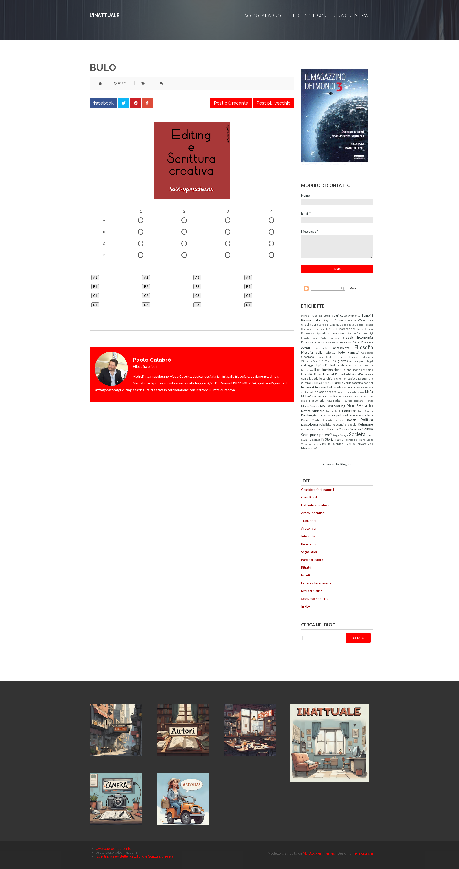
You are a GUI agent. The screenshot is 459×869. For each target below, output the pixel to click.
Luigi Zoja (359, 391)
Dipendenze (323, 333)
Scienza (355, 429)
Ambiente (354, 315)
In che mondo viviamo (358, 369)
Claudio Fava (347, 324)
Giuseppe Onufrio (311, 361)
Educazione (308, 342)
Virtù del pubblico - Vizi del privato (343, 443)
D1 (95, 305)
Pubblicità (325, 424)
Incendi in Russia (311, 374)
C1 (95, 296)
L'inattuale (105, 15)
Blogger (345, 464)
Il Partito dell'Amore (358, 365)
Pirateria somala (333, 420)
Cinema (334, 324)
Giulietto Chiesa (336, 356)
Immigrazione (331, 369)
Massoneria (316, 400)
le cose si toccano (313, 387)
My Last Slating (332, 406)
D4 (248, 305)
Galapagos (367, 352)
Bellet (318, 320)
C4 (248, 296)
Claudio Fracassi (364, 324)
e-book (348, 337)
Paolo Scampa (365, 411)
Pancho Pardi (333, 411)
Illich (317, 369)
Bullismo (352, 320)
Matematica (333, 400)
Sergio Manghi (341, 435)
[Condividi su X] (123, 103)
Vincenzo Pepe (309, 444)
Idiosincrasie (336, 365)
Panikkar (349, 411)
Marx (338, 396)
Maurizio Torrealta (353, 400)
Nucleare (318, 411)
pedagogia (342, 415)
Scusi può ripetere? (316, 434)
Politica (367, 419)
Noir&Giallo (359, 405)
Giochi (320, 356)
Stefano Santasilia (312, 439)
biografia (328, 320)
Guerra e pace (356, 361)
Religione (365, 424)
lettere (351, 387)
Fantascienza (341, 348)
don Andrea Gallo (352, 333)
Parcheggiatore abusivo (318, 415)
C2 (146, 296)
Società (357, 434)
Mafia (369, 391)
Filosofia (363, 347)
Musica (314, 406)
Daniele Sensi (327, 328)
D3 (197, 305)
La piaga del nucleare (324, 383)
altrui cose (339, 315)
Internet (328, 374)
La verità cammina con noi (356, 382)
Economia (365, 337)
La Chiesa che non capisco (340, 378)
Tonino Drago (365, 439)
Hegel (369, 361)
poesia (351, 420)
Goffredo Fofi (329, 361)
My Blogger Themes (319, 853)
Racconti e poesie (344, 424)
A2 (146, 277)
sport (369, 435)
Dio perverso (308, 333)
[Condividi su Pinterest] (135, 103)
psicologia (309, 424)
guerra (341, 361)
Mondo (369, 400)
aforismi (305, 315)
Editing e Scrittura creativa (330, 16)
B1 (95, 286)
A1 (95, 277)
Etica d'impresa (363, 342)
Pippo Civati (310, 419)
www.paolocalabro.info (113, 849)
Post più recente (231, 102)
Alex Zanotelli (321, 315)
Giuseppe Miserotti (361, 356)
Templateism (363, 853)
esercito (345, 342)
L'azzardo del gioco (347, 374)
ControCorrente (310, 328)
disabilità (337, 333)
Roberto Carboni (338, 429)
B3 (197, 286)
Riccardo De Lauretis (313, 429)
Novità (306, 411)
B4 (248, 286)
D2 (146, 305)
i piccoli (321, 365)
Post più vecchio (273, 102)
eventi (305, 348)
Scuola (367, 429)
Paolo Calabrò (261, 16)
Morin (305, 406)
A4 (248, 277)
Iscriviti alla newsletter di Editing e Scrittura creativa (134, 856)
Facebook (321, 347)
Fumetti (353, 352)
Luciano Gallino (345, 391)
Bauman (306, 320)
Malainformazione (312, 396)
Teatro (339, 439)
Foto (341, 352)
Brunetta (340, 320)
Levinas (360, 387)
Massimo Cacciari (352, 396)
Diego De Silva (364, 328)
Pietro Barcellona (361, 415)
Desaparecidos (345, 328)
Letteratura (336, 387)
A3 (197, 277)
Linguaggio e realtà (324, 391)
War (316, 448)
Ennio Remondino (328, 342)
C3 (197, 296)
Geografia (307, 356)
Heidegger (308, 365)
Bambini (367, 315)
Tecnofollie (350, 439)
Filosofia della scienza (318, 352)
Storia (329, 439)
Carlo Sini (324, 324)
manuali (330, 396)
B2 (146, 286)
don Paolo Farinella (326, 337)
